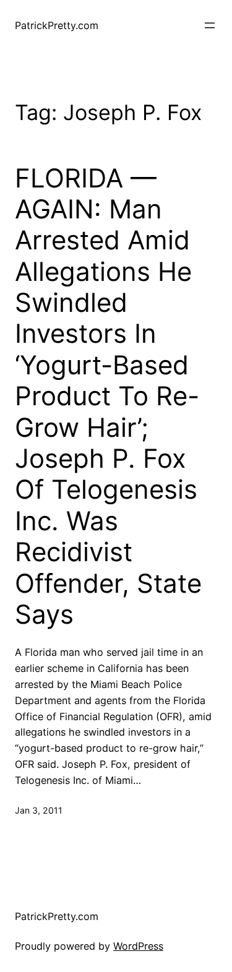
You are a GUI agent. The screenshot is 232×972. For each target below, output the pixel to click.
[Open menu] (209, 25)
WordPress (138, 946)
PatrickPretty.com (56, 25)
